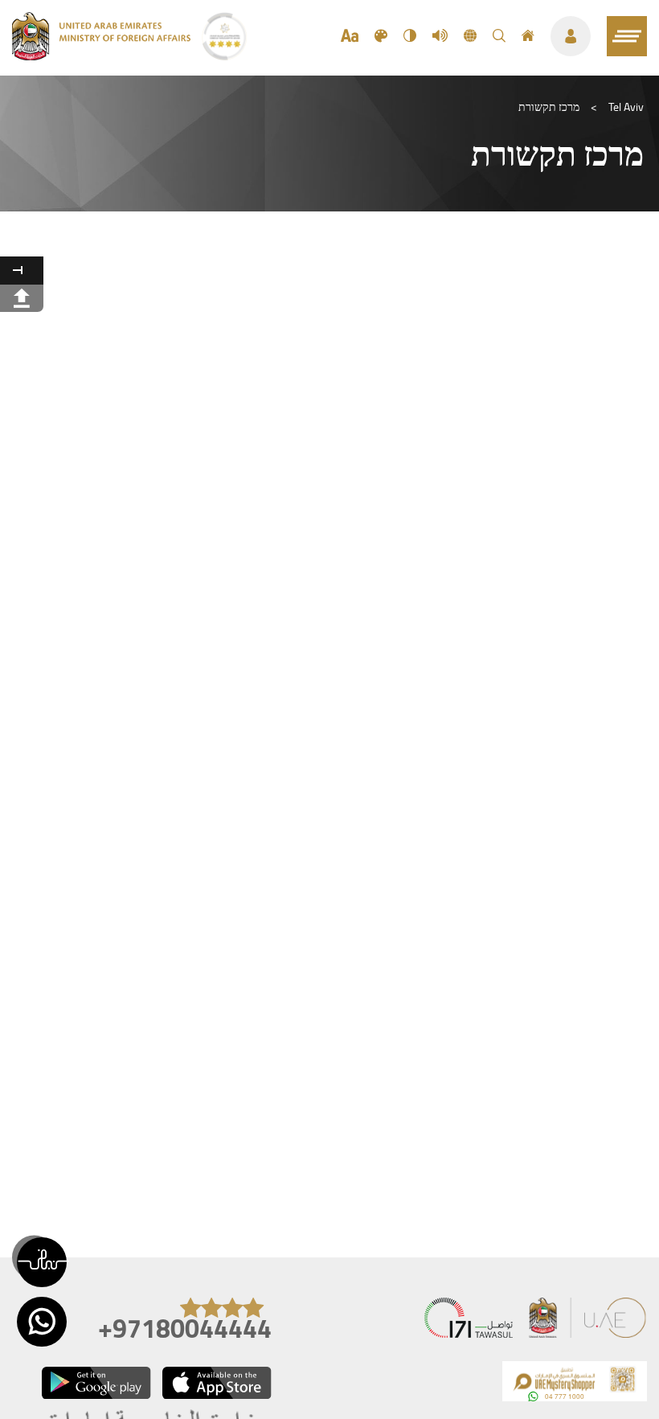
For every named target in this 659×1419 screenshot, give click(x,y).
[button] (42, 1262)
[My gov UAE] (468, 1321)
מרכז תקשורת (548, 107)
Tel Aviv (626, 107)
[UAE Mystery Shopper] (574, 1385)
